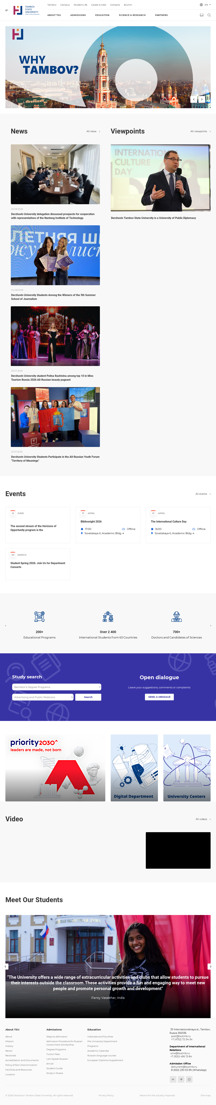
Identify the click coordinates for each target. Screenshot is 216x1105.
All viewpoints (199, 131)
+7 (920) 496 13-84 (181, 1056)
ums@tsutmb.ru (180, 1053)
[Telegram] (181, 1079)
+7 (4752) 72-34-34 (181, 1039)
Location (10, 1074)
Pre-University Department (102, 1041)
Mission (9, 1041)
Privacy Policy (106, 1095)
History (9, 1046)
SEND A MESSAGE (159, 696)
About (8, 1036)
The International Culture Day (168, 521)
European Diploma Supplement (105, 1060)
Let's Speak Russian (57, 1059)
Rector (8, 1050)
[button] (105, 635)
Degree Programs (56, 1049)
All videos (202, 819)
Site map (206, 1095)
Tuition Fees (53, 1054)
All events (202, 493)
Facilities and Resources (18, 1069)
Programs (92, 1046)
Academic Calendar (98, 1050)
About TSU (12, 1029)
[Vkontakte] (173, 1079)
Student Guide (54, 1068)
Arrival (49, 1063)
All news (92, 131)
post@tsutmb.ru (181, 1036)
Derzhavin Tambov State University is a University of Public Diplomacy (153, 218)
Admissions (54, 1029)
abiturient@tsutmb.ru (184, 1066)
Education (94, 1029)
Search (88, 697)
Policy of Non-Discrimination (21, 1065)
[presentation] (5, 625)
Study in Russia (54, 1073)
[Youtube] (189, 1079)
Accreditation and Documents (22, 1060)
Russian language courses (101, 1055)
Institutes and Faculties (100, 1036)
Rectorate (10, 1055)
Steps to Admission (56, 1036)
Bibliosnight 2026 (91, 521)
